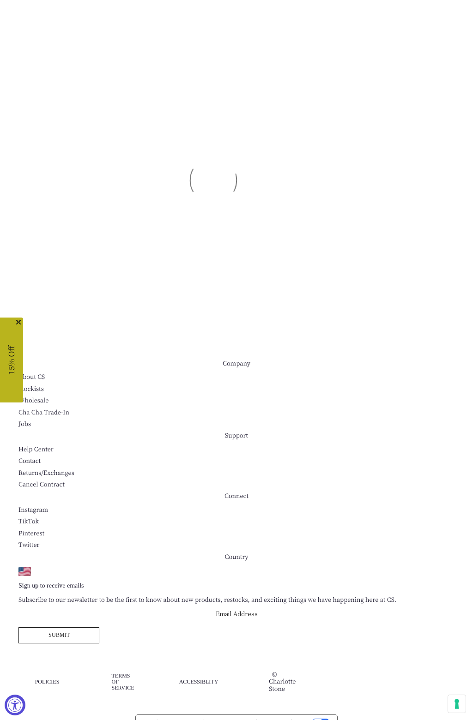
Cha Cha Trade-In (43, 412)
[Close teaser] (18, 322)
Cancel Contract (41, 484)
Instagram (33, 509)
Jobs (24, 423)
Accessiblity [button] (198, 682)
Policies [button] (47, 682)
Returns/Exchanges (46, 472)
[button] (11, 360)
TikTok (28, 521)
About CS (31, 376)
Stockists (31, 388)
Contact (29, 460)
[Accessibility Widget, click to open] (15, 705)
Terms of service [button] (122, 682)
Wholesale (33, 400)
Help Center (36, 449)
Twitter (28, 544)
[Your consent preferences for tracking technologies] (457, 704)
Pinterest (31, 533)
